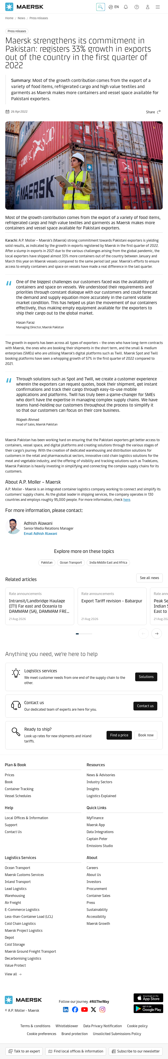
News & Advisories (101, 775)
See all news (149, 578)
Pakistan (46, 562)
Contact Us (13, 832)
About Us (94, 875)
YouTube (84, 1009)
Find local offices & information (78, 1051)
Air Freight (13, 903)
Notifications (126, 4)
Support (137, 7)
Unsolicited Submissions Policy (117, 1034)
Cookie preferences (41, 1034)
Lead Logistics (15, 889)
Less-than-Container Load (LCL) (29, 917)
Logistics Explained (101, 796)
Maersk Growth (98, 924)
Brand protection (74, 1034)
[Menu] (157, 7)
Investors (94, 882)
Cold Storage (15, 944)
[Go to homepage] (24, 7)
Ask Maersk (100, 7)
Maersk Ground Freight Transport (30, 951)
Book (9, 782)
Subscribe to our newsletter (138, 1051)
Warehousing (15, 896)
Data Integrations (100, 832)
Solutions (146, 677)
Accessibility (96, 917)
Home (9, 18)
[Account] (147, 7)
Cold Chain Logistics (20, 924)
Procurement (97, 889)
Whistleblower (67, 1026)
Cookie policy (137, 1026)
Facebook (75, 1009)
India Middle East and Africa (108, 562)
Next (156, 633)
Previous (143, 633)
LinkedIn (65, 1009)
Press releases (39, 18)
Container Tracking (19, 789)
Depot (9, 937)
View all (11, 974)
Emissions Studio (100, 846)
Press (91, 903)
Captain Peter (97, 839)
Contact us (145, 706)
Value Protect (15, 965)
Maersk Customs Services (24, 875)
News (21, 18)
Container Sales (98, 896)
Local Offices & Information (26, 818)
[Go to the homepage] (23, 1003)
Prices (9, 775)
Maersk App (96, 825)
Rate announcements (25, 594)
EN (116, 7)
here (126, 500)
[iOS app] (148, 997)
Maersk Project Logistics (23, 931)
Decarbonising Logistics (23, 958)
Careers (92, 868)
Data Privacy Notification (102, 1026)
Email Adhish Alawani (40, 534)
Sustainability (97, 910)
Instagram (102, 1009)
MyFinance (95, 818)
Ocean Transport (71, 562)
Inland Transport (18, 882)
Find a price (119, 735)
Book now (146, 735)
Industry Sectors (99, 782)
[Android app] (148, 1008)
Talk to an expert (27, 1051)
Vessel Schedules (18, 796)
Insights (93, 789)
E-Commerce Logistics (22, 910)
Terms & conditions (35, 1026)
